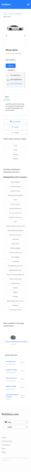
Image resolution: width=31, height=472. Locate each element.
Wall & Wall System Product (15, 230)
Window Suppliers (15, 248)
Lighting (15, 292)
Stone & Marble (15, 182)
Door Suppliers (15, 257)
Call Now (10, 65)
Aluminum (15, 287)
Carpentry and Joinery (15, 279)
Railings (15, 296)
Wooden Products (15, 186)
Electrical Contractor (15, 235)
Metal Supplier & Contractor (15, 301)
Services (11, 14)
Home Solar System (15, 309)
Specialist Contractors (15, 217)
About (4, 438)
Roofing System (15, 283)
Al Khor (15, 150)
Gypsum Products (15, 191)
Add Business (7, 441)
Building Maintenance (15, 270)
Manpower (15, 305)
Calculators (6, 445)
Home (5, 14)
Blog (3, 448)
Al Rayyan (15, 158)
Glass (15, 221)
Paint (15, 199)
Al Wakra (15, 154)
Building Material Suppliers (15, 195)
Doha (15, 145)
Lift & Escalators (15, 204)
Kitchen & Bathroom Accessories (15, 226)
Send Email (11, 70)
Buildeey (6, 4)
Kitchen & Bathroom (15, 208)
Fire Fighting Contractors (15, 265)
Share (16, 127)
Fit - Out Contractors (15, 213)
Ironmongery (15, 261)
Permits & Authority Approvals (15, 274)
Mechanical (18, 14)
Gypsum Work (15, 243)
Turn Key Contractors (15, 252)
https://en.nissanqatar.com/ (18, 83)
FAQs (4, 452)
